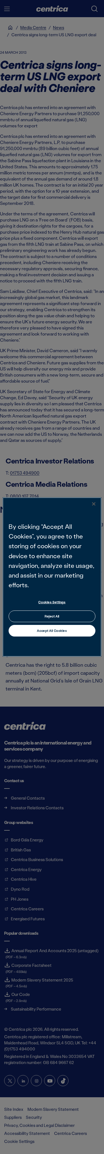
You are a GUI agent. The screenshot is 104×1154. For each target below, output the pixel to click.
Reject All (52, 616)
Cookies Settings (51, 602)
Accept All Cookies (52, 630)
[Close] (94, 504)
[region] (51, 577)
